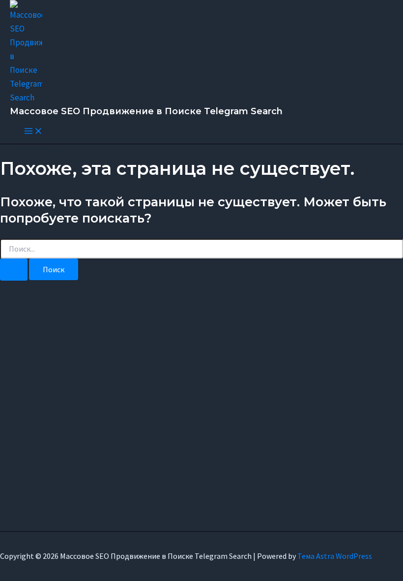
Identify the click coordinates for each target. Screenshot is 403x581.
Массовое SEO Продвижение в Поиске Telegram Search (146, 111)
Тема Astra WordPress (334, 556)
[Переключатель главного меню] (33, 131)
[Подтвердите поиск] (14, 269)
